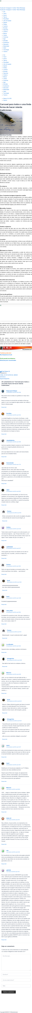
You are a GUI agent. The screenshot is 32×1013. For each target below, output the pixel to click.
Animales (5, 40)
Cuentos (5, 26)
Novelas (5, 28)
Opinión (5, 22)
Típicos (5, 17)
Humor (5, 15)
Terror (4, 13)
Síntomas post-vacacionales (8, 360)
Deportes (5, 29)
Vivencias (5, 37)
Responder (4, 407)
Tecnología (6, 49)
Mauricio (8, 672)
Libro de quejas (7, 20)
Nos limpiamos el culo (6, 354)
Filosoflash (6, 19)
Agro (4, 39)
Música (5, 33)
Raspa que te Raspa (11, 390)
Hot (4, 11)
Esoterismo (6, 42)
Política (5, 24)
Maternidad (6, 46)
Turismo (5, 51)
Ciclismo (5, 31)
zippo (7, 489)
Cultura (5, 35)
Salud (4, 48)
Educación (5, 44)
